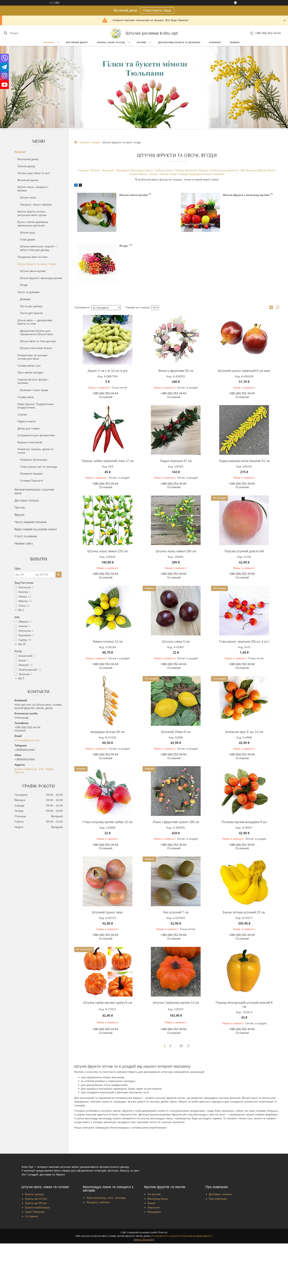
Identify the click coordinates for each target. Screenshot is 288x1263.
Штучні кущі (27, 232)
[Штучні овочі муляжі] (96, 212)
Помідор (182, 174)
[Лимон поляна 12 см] (107, 610)
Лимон (169, 170)
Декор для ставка (28, 428)
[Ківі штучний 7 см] (176, 881)
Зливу (173, 174)
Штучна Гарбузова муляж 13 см (176, 1002)
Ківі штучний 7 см (175, 912)
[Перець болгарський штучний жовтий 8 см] (244, 972)
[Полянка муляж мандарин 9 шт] (244, 791)
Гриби (213, 170)
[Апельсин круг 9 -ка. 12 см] (244, 701)
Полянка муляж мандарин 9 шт (244, 822)
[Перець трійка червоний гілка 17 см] (107, 430)
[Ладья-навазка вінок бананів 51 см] (244, 430)
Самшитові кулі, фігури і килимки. (32, 381)
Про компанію (218, 1198)
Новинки (215, 42)
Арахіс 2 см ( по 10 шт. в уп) (107, 370)
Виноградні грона (141, 170)
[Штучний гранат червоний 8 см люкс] (244, 340)
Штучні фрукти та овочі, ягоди (36, 264)
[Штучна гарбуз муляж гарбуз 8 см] (107, 972)
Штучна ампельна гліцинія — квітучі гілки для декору (38, 248)
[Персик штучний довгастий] (244, 520)
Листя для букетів (31, 313)
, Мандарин (122, 170)
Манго (271, 170)
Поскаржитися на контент (166, 1236)
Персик (142, 174)
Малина (250, 170)
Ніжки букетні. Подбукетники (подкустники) (35, 406)
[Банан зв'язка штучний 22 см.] (244, 881)
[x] (80, 185)
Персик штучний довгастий (244, 551)
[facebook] (76, 185)
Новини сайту (23, 543)
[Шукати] (5, 33)
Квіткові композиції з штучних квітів (34, 491)
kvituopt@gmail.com (27, 740)
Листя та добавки (28, 292)
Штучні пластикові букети (36, 348)
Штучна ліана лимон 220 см (107, 551)
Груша (222, 170)
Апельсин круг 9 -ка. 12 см (244, 732)
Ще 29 (21, 644)
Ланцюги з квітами (98, 1202)
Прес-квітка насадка (30, 372)
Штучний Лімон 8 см (175, 732)
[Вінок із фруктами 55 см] (176, 340)
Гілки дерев (27, 239)
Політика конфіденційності (197, 1236)
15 (181, 1046)
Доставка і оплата (26, 500)
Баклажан (191, 170)
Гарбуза (159, 170)
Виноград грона (158, 1198)
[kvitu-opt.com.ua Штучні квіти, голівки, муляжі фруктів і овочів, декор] (116, 33)
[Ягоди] (96, 263)
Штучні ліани (28, 197)
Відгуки (19, 514)
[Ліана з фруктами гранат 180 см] (176, 791)
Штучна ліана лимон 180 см (176, 551)
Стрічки (22, 414)
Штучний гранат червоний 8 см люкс (244, 370)
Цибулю (261, 170)
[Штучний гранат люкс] (107, 881)
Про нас (19, 507)
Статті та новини (25, 536)
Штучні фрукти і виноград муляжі (41, 278)
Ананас (207, 174)
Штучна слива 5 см (175, 641)
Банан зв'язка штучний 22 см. (244, 912)
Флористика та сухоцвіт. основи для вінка (32, 357)
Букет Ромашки (34, 1211)
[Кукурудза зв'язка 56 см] (107, 701)
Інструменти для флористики (36, 435)
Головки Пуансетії (31, 480)
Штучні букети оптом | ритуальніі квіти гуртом (31, 213)
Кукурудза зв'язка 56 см (107, 732)
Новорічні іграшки (31, 473)
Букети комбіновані (37, 1207)
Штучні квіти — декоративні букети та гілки (34, 322)
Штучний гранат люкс (107, 912)
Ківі (243, 170)
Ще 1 (21, 609)
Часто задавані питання (30, 522)
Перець (179, 170)
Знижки (235, 42)
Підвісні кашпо (26, 421)
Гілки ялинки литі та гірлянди (38, 466)
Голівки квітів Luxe (29, 365)
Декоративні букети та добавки (179, 42)
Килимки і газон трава (34, 390)
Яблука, (95, 170)
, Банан (153, 174)
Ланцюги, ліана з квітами (36, 204)
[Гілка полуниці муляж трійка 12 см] (107, 791)
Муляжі (141, 42)
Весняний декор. (28, 180)
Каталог (48, 42)
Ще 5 (21, 678)
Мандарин (154, 1211)
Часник (163, 174)
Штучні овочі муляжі (32, 271)
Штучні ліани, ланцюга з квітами (32, 188)
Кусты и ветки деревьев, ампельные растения (32, 223)
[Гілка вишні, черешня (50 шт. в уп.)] (244, 610)
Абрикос (203, 170)
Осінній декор (26, 166)
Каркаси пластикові (29, 442)
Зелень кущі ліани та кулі (33, 173)
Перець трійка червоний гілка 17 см (107, 461)
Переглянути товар (157, 10)
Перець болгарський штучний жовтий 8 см (244, 1004)
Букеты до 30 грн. (36, 1203)
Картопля (233, 170)
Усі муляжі (154, 1194)
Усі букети (31, 1216)
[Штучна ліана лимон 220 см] (107, 520)
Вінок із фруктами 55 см (175, 370)
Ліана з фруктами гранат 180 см (176, 822)
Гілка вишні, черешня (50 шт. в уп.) (244, 641)
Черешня (218, 174)
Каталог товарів (90, 142)
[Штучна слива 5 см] (176, 610)
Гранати (83, 170)
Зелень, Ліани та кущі (111, 42)
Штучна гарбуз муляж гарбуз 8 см (107, 1002)
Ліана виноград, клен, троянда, (106, 1197)
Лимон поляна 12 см (107, 641)
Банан (152, 1203)
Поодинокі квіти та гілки (32, 256)
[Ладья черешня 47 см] (176, 430)
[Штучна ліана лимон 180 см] (176, 520)
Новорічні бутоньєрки (33, 459)
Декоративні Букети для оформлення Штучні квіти (36, 332)
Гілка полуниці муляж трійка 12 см (107, 822)
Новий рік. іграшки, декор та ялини (35, 451)
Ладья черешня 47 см (176, 461)
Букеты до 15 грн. (36, 1198)
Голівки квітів (25, 397)
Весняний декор (77, 42)
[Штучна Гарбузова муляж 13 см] (176, 972)
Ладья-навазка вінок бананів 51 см (244, 461)
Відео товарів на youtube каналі (35, 529)
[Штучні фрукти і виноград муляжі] (200, 212)
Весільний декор (28, 159)
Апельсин (108, 170)
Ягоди (24, 284)
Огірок (133, 174)
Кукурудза (195, 174)
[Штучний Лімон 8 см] (176, 701)
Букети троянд (34, 1194)
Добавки (25, 299)
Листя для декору (31, 306)
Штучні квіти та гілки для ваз (38, 341)
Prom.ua (162, 1232)
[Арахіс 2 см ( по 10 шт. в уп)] (107, 340)
